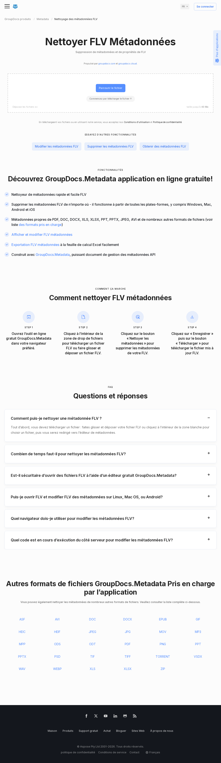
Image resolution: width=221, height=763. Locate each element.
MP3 (198, 632)
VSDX (198, 656)
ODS (57, 644)
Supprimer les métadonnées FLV (110, 146)
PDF (128, 644)
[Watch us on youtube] (105, 716)
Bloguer (121, 730)
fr (183, 6)
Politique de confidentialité (167, 122)
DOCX (127, 619)
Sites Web (138, 730)
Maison (52, 730)
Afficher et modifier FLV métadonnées (41, 235)
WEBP (57, 669)
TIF (92, 656)
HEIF (57, 632)
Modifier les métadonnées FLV (56, 146)
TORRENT (163, 656)
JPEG (92, 632)
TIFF (128, 656)
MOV (162, 632)
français (154, 752)
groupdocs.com (106, 63)
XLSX (128, 669)
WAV (22, 669)
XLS (92, 669)
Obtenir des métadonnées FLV (164, 146)
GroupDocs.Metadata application (100, 179)
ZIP (163, 669)
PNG (163, 644)
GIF (198, 619)
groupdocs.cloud (127, 63)
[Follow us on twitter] (96, 716)
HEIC (22, 632)
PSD (57, 656)
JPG (128, 632)
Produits (68, 730)
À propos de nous (161, 730)
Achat (107, 730)
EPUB (163, 619)
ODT (92, 644)
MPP (22, 644)
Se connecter (205, 6)
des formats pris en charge (40, 225)
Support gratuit (88, 730)
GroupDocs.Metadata (53, 255)
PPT (198, 644)
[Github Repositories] (125, 716)
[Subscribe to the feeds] (135, 716)
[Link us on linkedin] (115, 716)
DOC (92, 619)
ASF (22, 619)
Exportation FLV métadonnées (35, 245)
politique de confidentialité (78, 752)
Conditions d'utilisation (137, 122)
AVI (57, 619)
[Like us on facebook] (86, 716)
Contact (134, 752)
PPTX (22, 656)
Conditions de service (112, 752)
